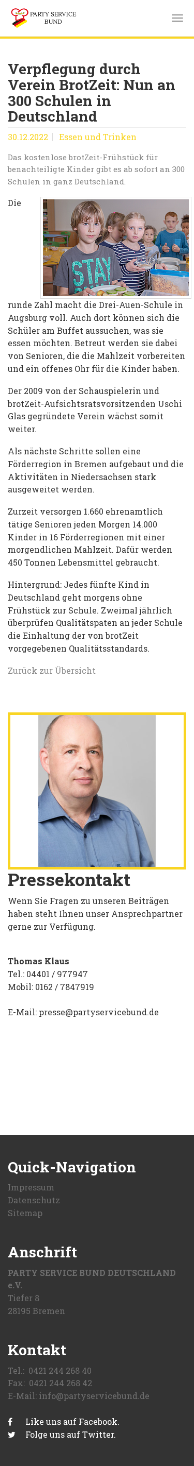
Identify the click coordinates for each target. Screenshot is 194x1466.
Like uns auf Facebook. (71, 1421)
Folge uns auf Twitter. (69, 1434)
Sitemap (25, 1212)
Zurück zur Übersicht (52, 670)
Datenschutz (34, 1200)
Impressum (31, 1187)
